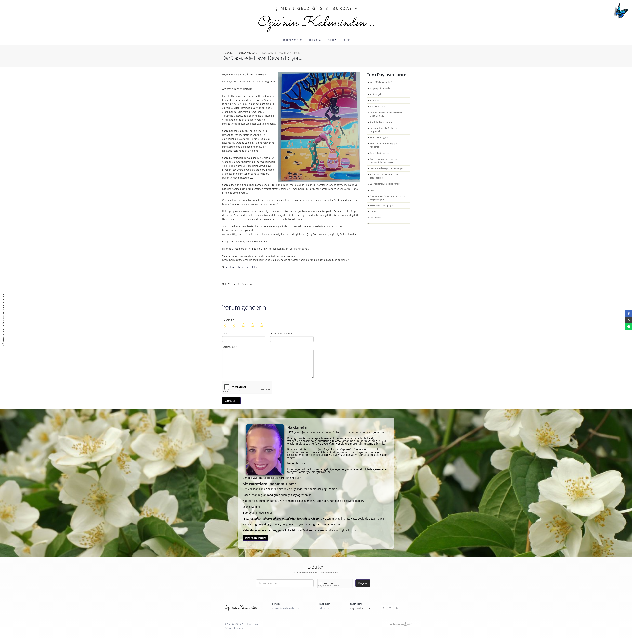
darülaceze (231, 267)
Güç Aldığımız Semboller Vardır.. (385, 183)
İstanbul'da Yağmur (379, 137)
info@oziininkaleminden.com (286, 608)
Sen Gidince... (376, 217)
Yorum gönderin (244, 307)
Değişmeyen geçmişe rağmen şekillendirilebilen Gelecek (384, 161)
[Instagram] (396, 607)
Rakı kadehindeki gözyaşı (382, 205)
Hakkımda (315, 40)
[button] (628, 313)
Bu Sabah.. (375, 100)
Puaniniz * (228, 319)
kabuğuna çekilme (248, 267)
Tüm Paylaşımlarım (291, 40)
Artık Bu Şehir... (377, 94)
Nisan (372, 190)
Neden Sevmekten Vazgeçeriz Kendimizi (384, 145)
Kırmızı (373, 211)
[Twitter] (390, 607)
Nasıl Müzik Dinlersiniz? (381, 82)
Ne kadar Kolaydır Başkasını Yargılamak (383, 130)
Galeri (331, 40)
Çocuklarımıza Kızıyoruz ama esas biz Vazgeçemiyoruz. (388, 198)
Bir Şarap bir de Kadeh (380, 88)
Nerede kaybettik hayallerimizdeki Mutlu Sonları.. (386, 114)
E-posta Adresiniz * (281, 333)
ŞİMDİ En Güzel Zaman (381, 122)
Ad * (225, 333)
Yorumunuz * (230, 346)
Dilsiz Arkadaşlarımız (379, 153)
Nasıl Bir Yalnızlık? (378, 106)
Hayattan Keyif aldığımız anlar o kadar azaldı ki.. (385, 176)
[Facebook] (383, 607)
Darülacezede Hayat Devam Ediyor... (387, 168)
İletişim (347, 40)
